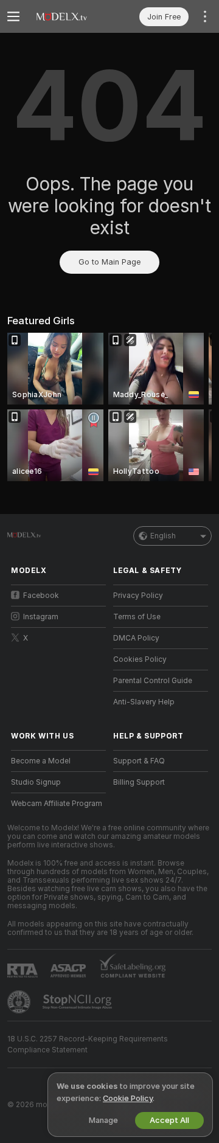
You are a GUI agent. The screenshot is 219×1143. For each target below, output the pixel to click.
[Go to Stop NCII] (78, 1002)
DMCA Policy (136, 638)
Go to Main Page (109, 261)
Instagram (40, 617)
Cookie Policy (128, 1098)
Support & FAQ (139, 761)
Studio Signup (36, 782)
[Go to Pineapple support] (20, 1001)
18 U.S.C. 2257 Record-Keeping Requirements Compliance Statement (87, 1044)
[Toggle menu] (13, 16)
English (163, 536)
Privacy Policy (138, 595)
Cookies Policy (140, 659)
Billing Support (139, 782)
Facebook (41, 595)
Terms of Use (137, 617)
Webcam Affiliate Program (56, 803)
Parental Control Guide (152, 680)
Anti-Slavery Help (144, 702)
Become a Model (41, 761)
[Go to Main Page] (68, 16)
